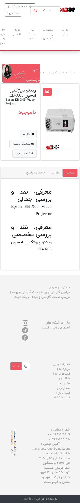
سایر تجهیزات (55, 72)
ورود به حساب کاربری (20, 7)
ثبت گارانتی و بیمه (25, 292)
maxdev (28, 499)
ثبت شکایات (61, 397)
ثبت (16, 366)
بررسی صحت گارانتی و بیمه (51, 297)
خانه (72, 72)
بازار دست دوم (31, 34)
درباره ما (64, 369)
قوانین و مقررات (64, 381)
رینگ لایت (21, 297)
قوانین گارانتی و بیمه (55, 292)
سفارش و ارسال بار (63, 390)
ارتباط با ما (62, 374)
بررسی (70, 173)
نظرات (55, 173)
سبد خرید (13, 13)
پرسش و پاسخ (35, 173)
